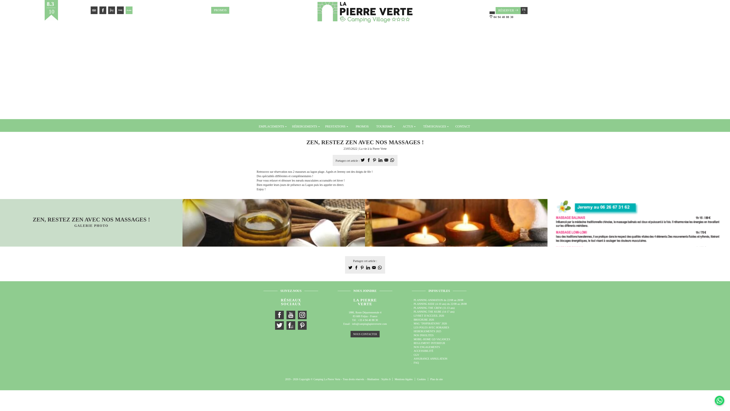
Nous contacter (365, 334)
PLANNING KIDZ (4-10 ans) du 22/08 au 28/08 (440, 303)
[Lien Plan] (129, 10)
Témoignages (435, 126)
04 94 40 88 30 (503, 17)
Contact (462, 126)
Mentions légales (404, 379)
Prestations (335, 126)
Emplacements (272, 126)
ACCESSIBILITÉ (423, 350)
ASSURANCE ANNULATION (430, 358)
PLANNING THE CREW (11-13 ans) (434, 307)
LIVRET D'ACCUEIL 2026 (429, 315)
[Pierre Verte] (365, 12)
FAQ (416, 362)
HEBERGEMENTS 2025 (427, 331)
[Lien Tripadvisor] (94, 10)
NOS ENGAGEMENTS (427, 347)
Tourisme (384, 126)
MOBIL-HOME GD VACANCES (432, 339)
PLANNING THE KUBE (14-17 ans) (434, 311)
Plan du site (436, 379)
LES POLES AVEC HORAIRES (431, 327)
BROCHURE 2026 (424, 319)
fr (524, 10)
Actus (408, 126)
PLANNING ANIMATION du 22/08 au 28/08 (438, 300)
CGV (416, 354)
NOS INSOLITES (424, 335)
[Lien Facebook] (102, 10)
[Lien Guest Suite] (111, 10)
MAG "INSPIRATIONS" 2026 (430, 323)
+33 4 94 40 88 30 (368, 320)
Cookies (421, 379)
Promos (220, 10)
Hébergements (305, 126)
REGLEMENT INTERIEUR (429, 343)
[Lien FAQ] (120, 10)
